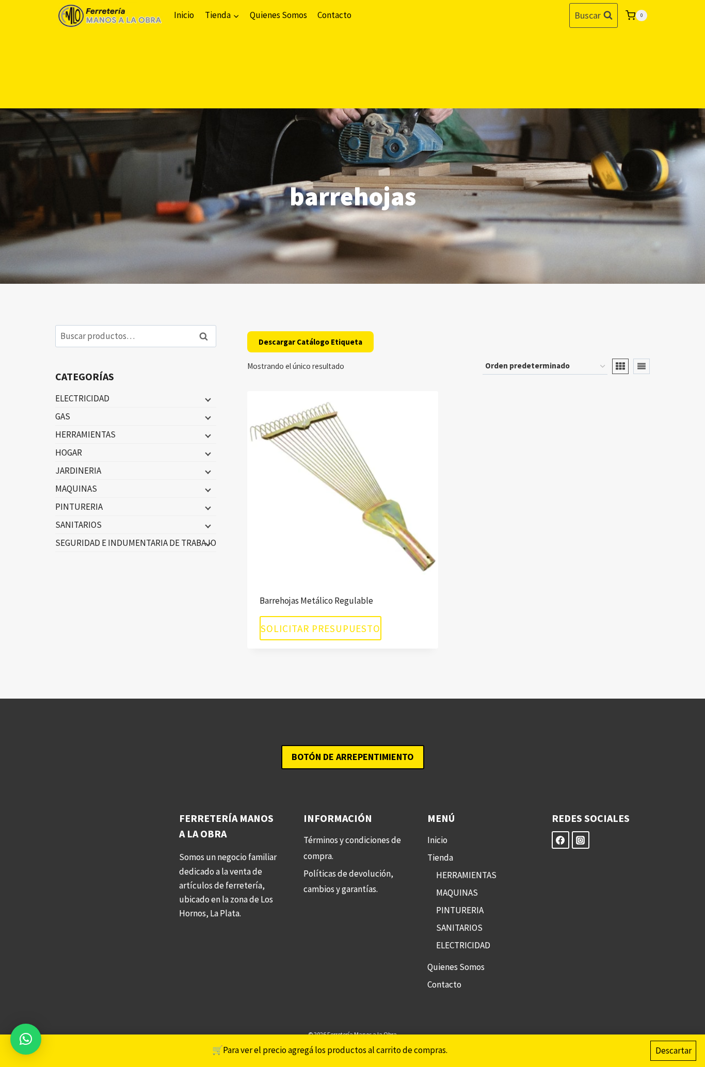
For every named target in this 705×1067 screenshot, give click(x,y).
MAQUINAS (76, 488)
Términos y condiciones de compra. (352, 848)
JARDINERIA (78, 470)
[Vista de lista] (641, 366)
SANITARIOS (78, 524)
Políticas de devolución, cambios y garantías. (348, 881)
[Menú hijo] (207, 399)
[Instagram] (580, 840)
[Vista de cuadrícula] (620, 366)
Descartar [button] (673, 1050)
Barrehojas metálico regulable (316, 600)
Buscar (206, 336)
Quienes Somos (278, 15)
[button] (25, 1039)
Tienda (440, 857)
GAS (62, 416)
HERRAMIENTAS (85, 434)
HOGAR (68, 452)
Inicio (184, 15)
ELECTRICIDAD (82, 398)
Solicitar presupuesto (320, 628)
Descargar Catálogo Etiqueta (310, 342)
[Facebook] (560, 840)
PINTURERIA (79, 506)
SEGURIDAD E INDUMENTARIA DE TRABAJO (135, 542)
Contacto (334, 15)
